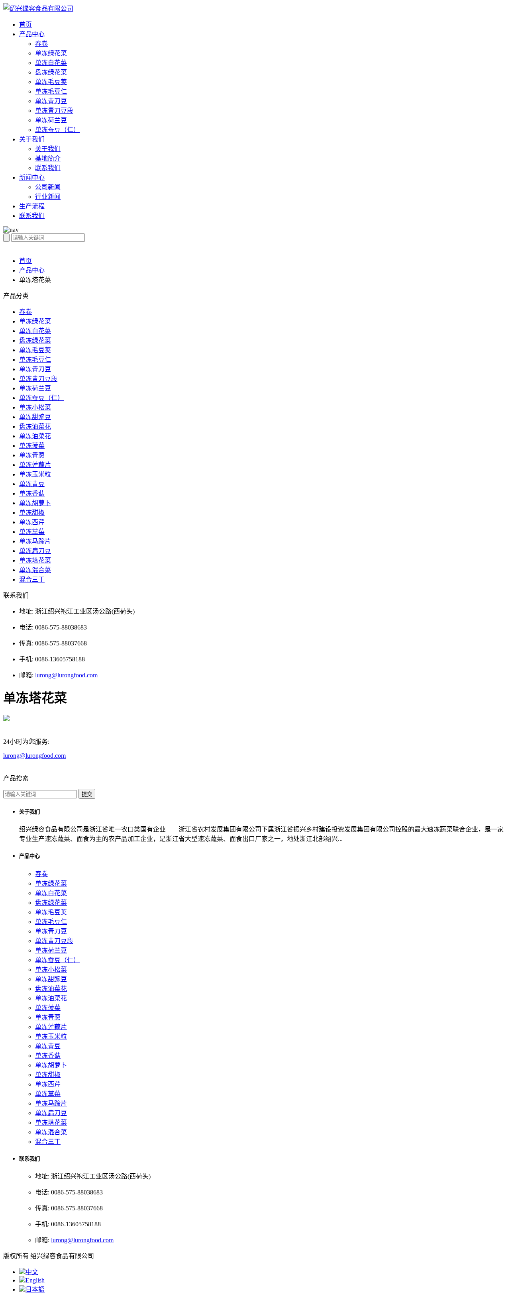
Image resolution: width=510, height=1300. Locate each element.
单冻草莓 (32, 531)
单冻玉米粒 (35, 474)
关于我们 (32, 139)
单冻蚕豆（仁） (57, 129)
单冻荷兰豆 (51, 120)
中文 (32, 1272)
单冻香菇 (32, 493)
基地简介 (48, 158)
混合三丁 (32, 579)
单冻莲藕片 (35, 464)
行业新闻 (48, 196)
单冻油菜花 (35, 436)
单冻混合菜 (35, 570)
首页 (25, 24)
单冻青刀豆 (51, 101)
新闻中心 (32, 177)
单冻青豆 (32, 483)
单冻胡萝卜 (35, 503)
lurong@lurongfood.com (66, 675)
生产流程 (32, 206)
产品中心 (32, 34)
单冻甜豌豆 (35, 417)
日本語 (35, 1289)
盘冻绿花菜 (51, 72)
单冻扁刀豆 (35, 550)
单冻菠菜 (32, 445)
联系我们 (48, 168)
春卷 (41, 43)
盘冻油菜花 (35, 426)
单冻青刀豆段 (54, 110)
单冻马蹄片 (35, 541)
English (35, 1280)
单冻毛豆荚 (51, 81)
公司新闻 (48, 187)
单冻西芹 (32, 522)
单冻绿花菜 (51, 53)
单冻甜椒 (32, 512)
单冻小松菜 (35, 407)
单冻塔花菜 (35, 560)
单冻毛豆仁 (51, 91)
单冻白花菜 (51, 62)
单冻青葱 (32, 455)
